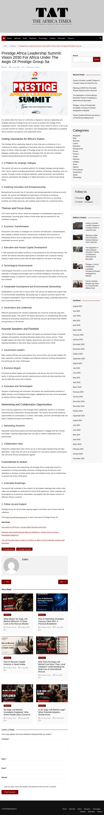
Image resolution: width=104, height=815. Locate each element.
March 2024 (77, 444)
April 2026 (76, 325)
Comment (5, 739)
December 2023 (78, 458)
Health (75, 156)
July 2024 (76, 425)
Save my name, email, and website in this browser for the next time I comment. (30, 787)
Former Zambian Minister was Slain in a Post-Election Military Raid (86, 116)
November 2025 (78, 349)
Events (37, 67)
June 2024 (77, 430)
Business (33, 38)
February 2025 (78, 392)
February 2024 (78, 449)
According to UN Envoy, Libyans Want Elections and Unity (24, 527)
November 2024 (78, 406)
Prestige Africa (9, 549)
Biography (76, 136)
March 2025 (77, 387)
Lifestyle (52, 38)
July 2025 (76, 368)
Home (9, 38)
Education (61, 38)
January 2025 (78, 396)
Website (4, 777)
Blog (74, 138)
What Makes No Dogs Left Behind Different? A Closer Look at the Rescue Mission (16, 621)
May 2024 (76, 435)
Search (75, 55)
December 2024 (78, 401)
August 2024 (77, 420)
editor (5, 67)
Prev (7, 582)
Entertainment (78, 149)
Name (4, 759)
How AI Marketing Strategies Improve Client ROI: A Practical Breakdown (51, 621)
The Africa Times (11, 627)
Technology (43, 38)
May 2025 (76, 378)
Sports (75, 175)
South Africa (77, 172)
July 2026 (76, 311)
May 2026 (76, 320)
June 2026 (77, 316)
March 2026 (77, 330)
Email (4, 768)
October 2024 (78, 411)
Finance (71, 38)
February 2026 (78, 335)
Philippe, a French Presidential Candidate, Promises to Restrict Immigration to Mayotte (84, 107)
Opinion (76, 167)
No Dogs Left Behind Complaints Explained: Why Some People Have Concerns (17, 712)
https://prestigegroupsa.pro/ (16, 517)
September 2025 (79, 359)
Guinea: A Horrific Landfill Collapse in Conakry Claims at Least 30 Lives (86, 82)
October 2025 (78, 354)
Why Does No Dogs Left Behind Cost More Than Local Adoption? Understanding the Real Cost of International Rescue (51, 667)
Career (75, 143)
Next (61, 582)
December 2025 (78, 344)
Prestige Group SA (25, 549)
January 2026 (78, 339)
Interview (17, 38)
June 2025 (77, 373)
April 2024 (76, 439)
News (25, 38)
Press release (78, 170)
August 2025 (77, 363)
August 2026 (77, 306)
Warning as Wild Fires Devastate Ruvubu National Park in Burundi (85, 89)
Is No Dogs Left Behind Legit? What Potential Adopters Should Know (51, 712)
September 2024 (79, 416)
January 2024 (78, 454)
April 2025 (76, 382)
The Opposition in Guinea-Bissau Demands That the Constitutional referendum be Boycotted (85, 97)
